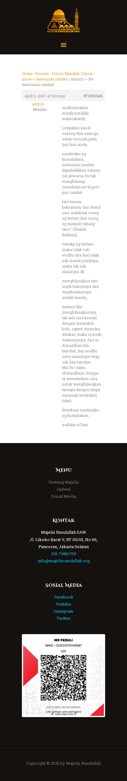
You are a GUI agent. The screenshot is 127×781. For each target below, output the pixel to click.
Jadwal (63, 489)
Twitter (63, 618)
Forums (42, 73)
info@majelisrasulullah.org (64, 560)
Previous (32, 675)
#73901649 (93, 95)
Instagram (64, 611)
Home (27, 73)
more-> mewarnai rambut (45, 79)
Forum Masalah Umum (72, 73)
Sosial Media (63, 496)
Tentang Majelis (63, 482)
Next (94, 675)
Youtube (63, 604)
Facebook (63, 597)
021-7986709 (63, 553)
